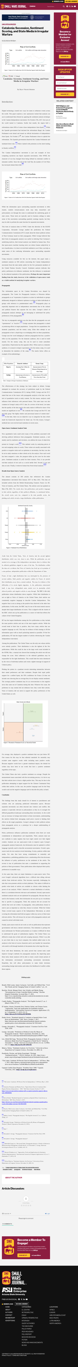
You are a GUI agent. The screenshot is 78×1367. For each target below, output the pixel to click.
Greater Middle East (58, 1315)
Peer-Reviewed (27, 1332)
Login (48, 1213)
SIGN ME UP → (24, 1255)
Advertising (10, 1321)
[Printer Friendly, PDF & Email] (11, 76)
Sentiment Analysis (27, 1169)
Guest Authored (28, 1323)
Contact (8, 1315)
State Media (37, 1169)
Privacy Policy (6, 1355)
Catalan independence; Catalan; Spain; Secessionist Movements (22, 1167)
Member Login (58, 1)
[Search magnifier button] (63, 6)
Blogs (24, 1345)
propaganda (17, 1169)
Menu (33, 6)
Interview (25, 1321)
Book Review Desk (29, 1337)
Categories (26, 1307)
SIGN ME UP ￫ (65, 56)
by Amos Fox (59, 116)
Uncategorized (9, 24)
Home (7, 1307)
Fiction (24, 1340)
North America (55, 1323)
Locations (54, 1307)
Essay (24, 1315)
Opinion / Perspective (30, 1318)
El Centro (26, 1310)
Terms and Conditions (19, 1355)
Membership (10, 1318)
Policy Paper (26, 1329)
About (7, 1310)
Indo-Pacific (54, 1318)
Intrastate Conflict (7, 1169)
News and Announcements (32, 1342)
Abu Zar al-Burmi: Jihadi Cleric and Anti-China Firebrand (64, 126)
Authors (8, 1312)
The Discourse (27, 1326)
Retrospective (27, 1312)
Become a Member (71, 1)
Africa (52, 1310)
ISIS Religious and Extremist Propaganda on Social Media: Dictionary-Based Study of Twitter (64, 109)
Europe (52, 1312)
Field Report (27, 1334)
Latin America (55, 1321)
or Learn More (36, 1255)
